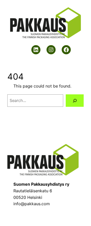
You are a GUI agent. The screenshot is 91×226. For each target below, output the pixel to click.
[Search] (75, 100)
